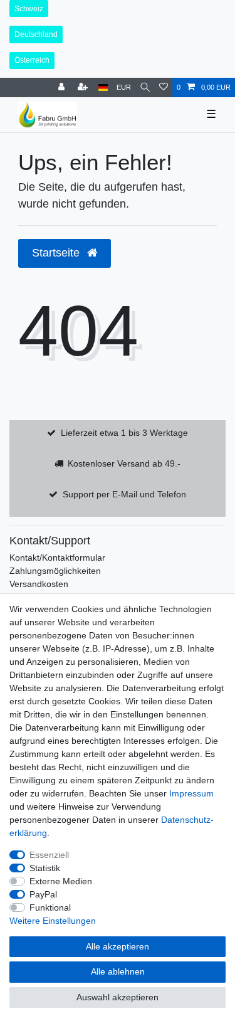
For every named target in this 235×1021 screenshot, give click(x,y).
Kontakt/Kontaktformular (57, 558)
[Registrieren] (84, 87)
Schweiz (28, 8)
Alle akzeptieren (117, 946)
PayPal (43, 894)
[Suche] (145, 87)
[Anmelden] (62, 87)
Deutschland (36, 34)
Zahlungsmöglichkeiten (55, 571)
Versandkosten (38, 584)
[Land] (103, 87)
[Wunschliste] (163, 87)
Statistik (44, 868)
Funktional (50, 907)
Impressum (191, 793)
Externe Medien (60, 881)
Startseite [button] (57, 252)
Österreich (32, 60)
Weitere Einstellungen (52, 921)
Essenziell (49, 855)
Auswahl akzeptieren (117, 997)
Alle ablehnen (118, 971)
